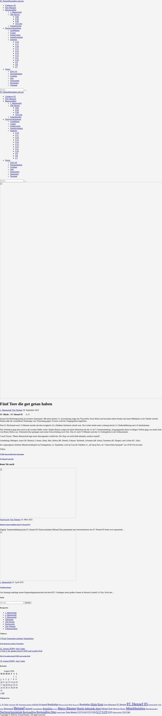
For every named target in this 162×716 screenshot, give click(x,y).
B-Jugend (43, 704)
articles (35, 704)
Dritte (94, 704)
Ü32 (124, 712)
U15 (89, 712)
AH (17, 705)
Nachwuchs (4, 520)
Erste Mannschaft (110, 705)
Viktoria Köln (117, 712)
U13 (79, 712)
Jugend (28, 708)
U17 (98, 712)
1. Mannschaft (5, 410)
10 (1, 682)
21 (12, 685)
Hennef (19, 708)
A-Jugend (12, 705)
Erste (100, 704)
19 (6, 685)
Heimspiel (8, 708)
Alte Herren (10, 622)
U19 (104, 712)
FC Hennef (121, 704)
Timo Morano (71, 712)
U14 (84, 712)
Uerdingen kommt (5, 587)
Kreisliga (47, 708)
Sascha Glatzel (61, 712)
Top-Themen (17, 410)
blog (70, 704)
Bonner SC (76, 704)
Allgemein (9, 619)
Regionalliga (29, 712)
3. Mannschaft (10, 617)
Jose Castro (20, 649)
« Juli (2, 693)
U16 (93, 712)
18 (4, 685)
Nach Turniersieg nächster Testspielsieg (12, 643)
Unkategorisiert (11, 629)
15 (14, 682)
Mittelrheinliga (135, 708)
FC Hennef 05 (137, 704)
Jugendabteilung (37, 709)
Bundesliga (84, 704)
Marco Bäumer (67, 708)
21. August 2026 (6, 649)
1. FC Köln (4, 705)
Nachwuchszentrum (11, 712)
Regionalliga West (46, 712)
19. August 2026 (6, 661)
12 (6, 682)
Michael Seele (107, 709)
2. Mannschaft (10, 615)
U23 (110, 712)
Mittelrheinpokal (151, 709)
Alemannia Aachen (25, 705)
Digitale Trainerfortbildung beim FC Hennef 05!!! (15, 524)
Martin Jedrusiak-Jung (89, 708)
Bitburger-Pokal (63, 704)
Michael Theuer (119, 709)
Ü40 (128, 712)
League (55, 709)
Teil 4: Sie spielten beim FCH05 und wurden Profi (15, 656)
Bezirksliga (52, 704)
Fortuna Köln (152, 705)
